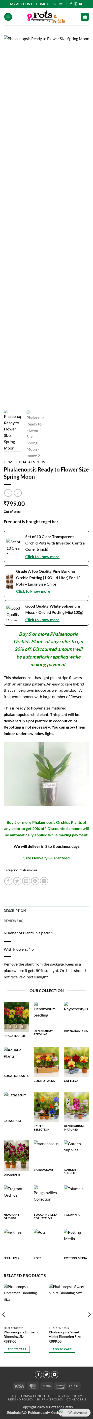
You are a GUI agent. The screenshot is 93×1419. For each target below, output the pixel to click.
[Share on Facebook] (8, 881)
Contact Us (76, 1399)
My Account (21, 4)
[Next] (81, 221)
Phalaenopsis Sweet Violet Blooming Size (65, 1334)
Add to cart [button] (17, 1349)
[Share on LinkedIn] (44, 881)
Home (9, 462)
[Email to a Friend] (26, 881)
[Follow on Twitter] (46, 1374)
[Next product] (8, 493)
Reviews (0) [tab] (13, 921)
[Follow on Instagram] (75, 4)
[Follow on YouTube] (80, 4)
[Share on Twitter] (17, 881)
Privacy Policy (69, 1396)
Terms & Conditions (36, 1396)
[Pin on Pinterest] (35, 881)
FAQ (13, 1396)
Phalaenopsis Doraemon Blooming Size (22, 1334)
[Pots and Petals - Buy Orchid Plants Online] (46, 16)
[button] (8, 17)
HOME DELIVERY (49, 4)
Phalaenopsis (32, 462)
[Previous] (11, 221)
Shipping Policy (49, 1399)
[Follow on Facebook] (70, 4)
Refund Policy (20, 1399)
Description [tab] (15, 911)
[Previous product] (18, 493)
